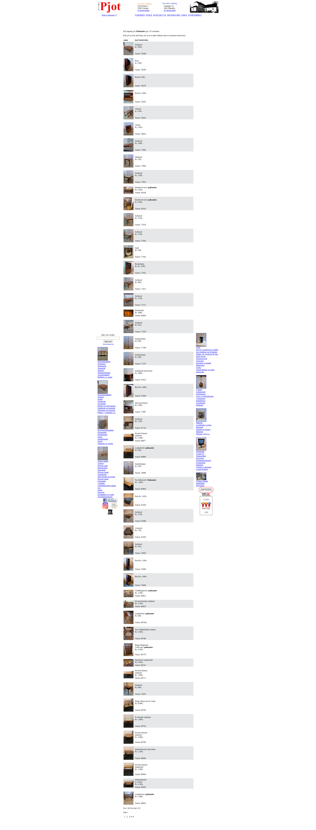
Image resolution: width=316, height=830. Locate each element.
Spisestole (101, 368)
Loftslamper (201, 392)
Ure (99, 488)
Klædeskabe (102, 435)
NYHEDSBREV (195, 15)
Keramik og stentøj (203, 363)
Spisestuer (102, 364)
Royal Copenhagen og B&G (207, 350)
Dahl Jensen (201, 356)
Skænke (101, 370)
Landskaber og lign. (204, 425)
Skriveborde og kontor (106, 477)
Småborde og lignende (106, 408)
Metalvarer (200, 365)
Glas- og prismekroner (205, 396)
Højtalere (199, 465)
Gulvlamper (200, 403)
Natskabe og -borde (105, 444)
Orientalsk (102, 481)
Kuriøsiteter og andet (106, 495)
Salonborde (102, 475)
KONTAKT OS (159, 15)
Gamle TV (200, 454)
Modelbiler (200, 483)
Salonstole (102, 470)
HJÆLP (149, 15)
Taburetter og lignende (106, 410)
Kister (100, 490)
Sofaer (100, 399)
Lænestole (102, 404)
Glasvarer (200, 361)
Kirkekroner (201, 394)
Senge (100, 437)
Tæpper (101, 463)
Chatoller (101, 483)
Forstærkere (200, 463)
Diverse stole (103, 466)
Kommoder (102, 432)
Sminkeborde (103, 439)
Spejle (100, 441)
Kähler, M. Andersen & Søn (207, 354)
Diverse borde (103, 472)
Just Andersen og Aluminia (206, 352)
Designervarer (201, 359)
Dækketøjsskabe (104, 373)
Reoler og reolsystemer (107, 406)
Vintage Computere (203, 467)
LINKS (184, 15)
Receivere (200, 458)
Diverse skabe (103, 479)
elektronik (200, 372)
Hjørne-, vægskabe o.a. (107, 413)
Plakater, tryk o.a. (203, 434)
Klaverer (101, 492)
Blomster (199, 427)
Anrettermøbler (103, 375)
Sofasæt (101, 397)
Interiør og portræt (203, 429)
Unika (198, 367)
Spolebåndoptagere (105, 497)
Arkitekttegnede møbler (107, 486)
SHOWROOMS (173, 15)
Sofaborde (102, 401)
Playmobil (200, 486)
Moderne (199, 405)
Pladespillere (201, 456)
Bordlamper (200, 401)
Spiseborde (102, 366)
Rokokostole (103, 468)
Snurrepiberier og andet (205, 370)
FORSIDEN (140, 15)
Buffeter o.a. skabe (105, 377)
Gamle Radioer (202, 469)
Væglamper (200, 398)
